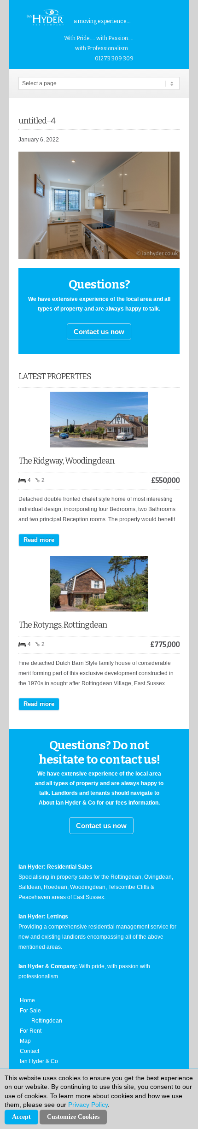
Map (25, 1041)
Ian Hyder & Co (39, 1061)
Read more (38, 539)
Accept (21, 1116)
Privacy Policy (88, 1104)
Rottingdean (46, 1020)
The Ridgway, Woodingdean (66, 461)
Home (27, 1000)
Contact (29, 1051)
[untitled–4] (99, 257)
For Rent (30, 1031)
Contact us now (99, 331)
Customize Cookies (73, 1116)
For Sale (30, 1010)
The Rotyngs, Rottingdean (62, 625)
